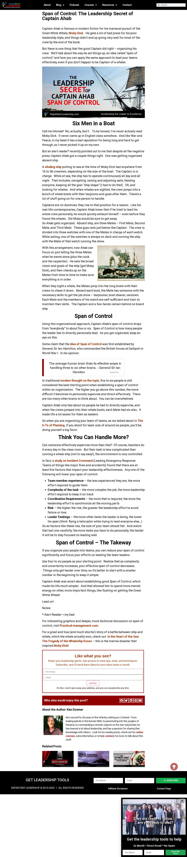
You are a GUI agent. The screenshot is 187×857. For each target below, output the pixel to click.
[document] (93, 428)
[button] (182, 801)
